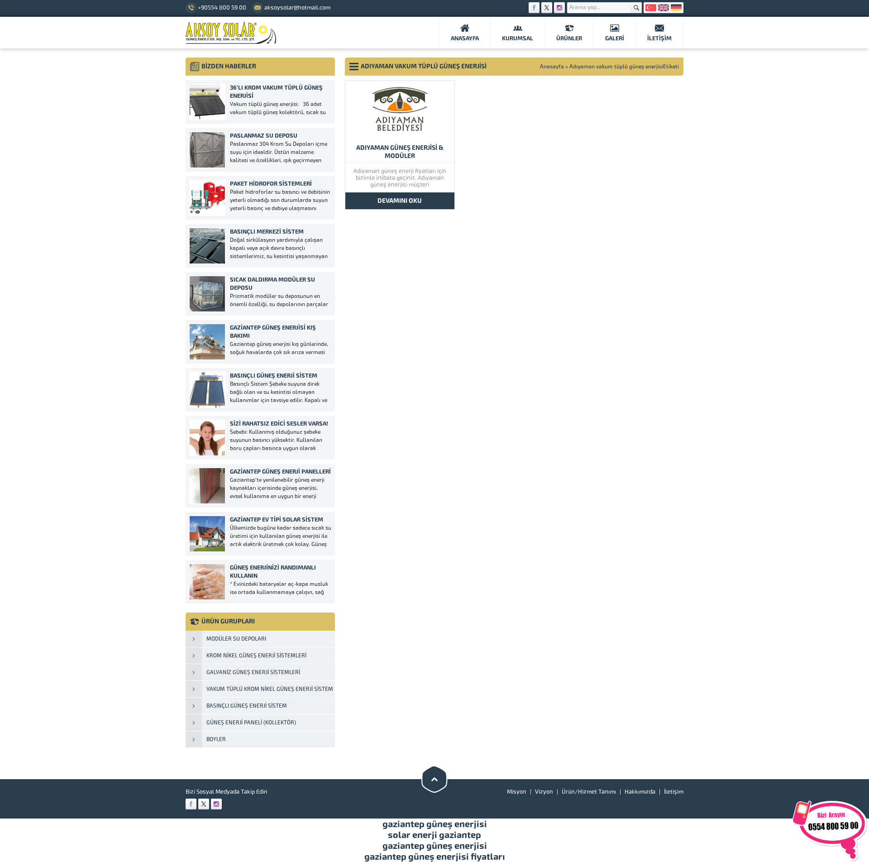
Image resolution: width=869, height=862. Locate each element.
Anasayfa (552, 66)
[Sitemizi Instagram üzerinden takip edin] (559, 7)
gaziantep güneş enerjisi (434, 824)
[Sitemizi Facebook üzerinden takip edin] (534, 7)
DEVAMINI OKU (399, 201)
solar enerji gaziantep (434, 834)
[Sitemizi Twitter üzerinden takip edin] (546, 7)
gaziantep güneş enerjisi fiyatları (434, 856)
